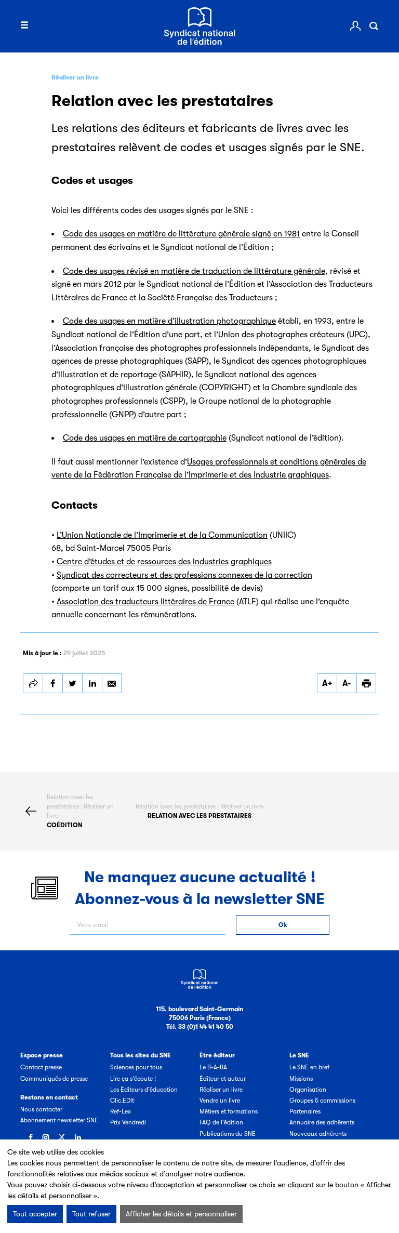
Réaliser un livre (75, 77)
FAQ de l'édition (221, 1122)
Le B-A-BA (213, 1067)
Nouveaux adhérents (318, 1133)
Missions (301, 1078)
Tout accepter (35, 1214)
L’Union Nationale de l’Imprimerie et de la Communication (162, 535)
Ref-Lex (120, 1111)
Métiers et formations (229, 1111)
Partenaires (305, 1111)
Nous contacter (41, 1109)
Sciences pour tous (136, 1067)
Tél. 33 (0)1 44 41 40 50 (199, 1026)
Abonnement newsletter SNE (59, 1120)
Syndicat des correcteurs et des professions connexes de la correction (184, 575)
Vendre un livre (220, 1100)
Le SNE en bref (309, 1067)
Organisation (307, 1089)
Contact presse (41, 1067)
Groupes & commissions (322, 1100)
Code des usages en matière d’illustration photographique (169, 321)
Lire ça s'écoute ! (133, 1078)
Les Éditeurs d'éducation (144, 1089)
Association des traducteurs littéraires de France (145, 601)
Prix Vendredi (128, 1122)
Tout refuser (91, 1214)
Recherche (373, 26)
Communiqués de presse (54, 1078)
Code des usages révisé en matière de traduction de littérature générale (194, 271)
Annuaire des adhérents (321, 1122)
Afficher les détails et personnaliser (181, 1214)
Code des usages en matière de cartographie (145, 438)
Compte (355, 26)
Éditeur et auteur (223, 1078)
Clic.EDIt (122, 1100)
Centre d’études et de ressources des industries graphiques (164, 561)
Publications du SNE (228, 1133)
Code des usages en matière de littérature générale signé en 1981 (181, 233)
